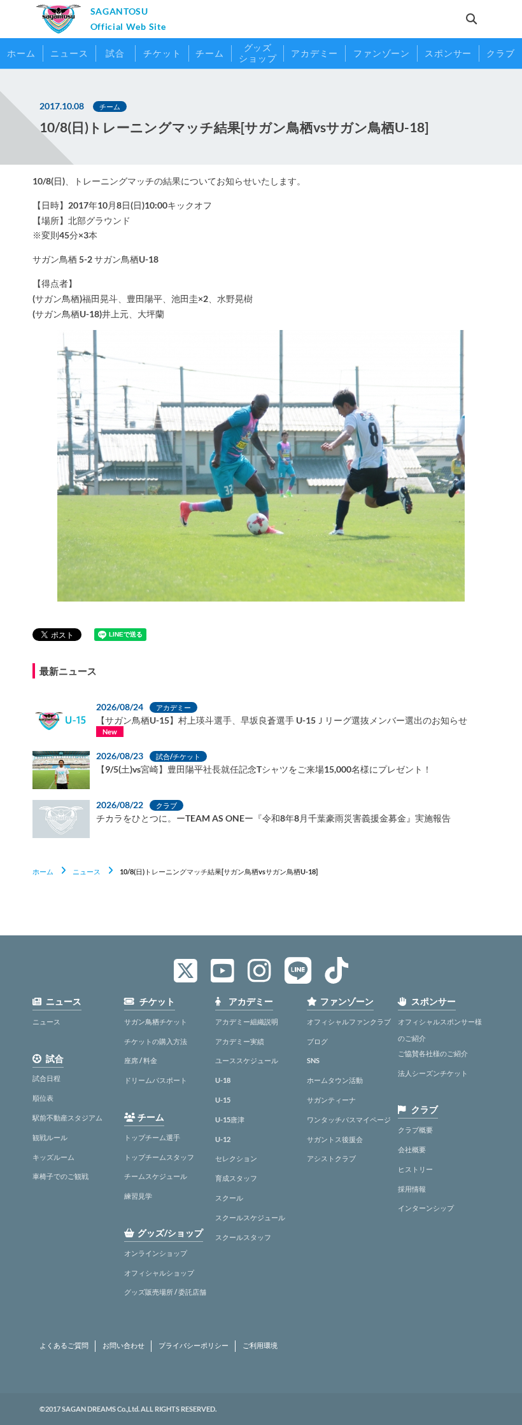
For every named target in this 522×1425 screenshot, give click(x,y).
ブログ (317, 1041)
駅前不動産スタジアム (67, 1117)
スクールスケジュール (250, 1217)
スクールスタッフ (243, 1237)
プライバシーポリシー (194, 1345)
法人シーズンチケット (433, 1073)
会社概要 (412, 1149)
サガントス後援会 (335, 1139)
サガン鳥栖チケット (155, 1021)
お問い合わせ (123, 1345)
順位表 (42, 1098)
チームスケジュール (155, 1176)
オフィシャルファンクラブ (349, 1021)
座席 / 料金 (140, 1060)
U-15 (222, 1100)
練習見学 (138, 1196)
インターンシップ (426, 1208)
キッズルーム (53, 1157)
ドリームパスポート (155, 1080)
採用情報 (412, 1189)
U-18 (222, 1080)
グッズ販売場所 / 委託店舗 (165, 1292)
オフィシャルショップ (159, 1273)
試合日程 (46, 1078)
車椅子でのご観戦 (60, 1176)
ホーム (42, 871)
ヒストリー (415, 1169)
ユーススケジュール (246, 1060)
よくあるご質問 (63, 1345)
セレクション (236, 1158)
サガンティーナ (331, 1100)
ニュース (87, 871)
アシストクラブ (331, 1158)
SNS (313, 1060)
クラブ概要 (415, 1130)
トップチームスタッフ (159, 1157)
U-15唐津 (229, 1119)
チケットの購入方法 (155, 1041)
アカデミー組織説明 (246, 1021)
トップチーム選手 (152, 1137)
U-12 (222, 1139)
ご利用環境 (260, 1345)
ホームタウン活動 (335, 1080)
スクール (229, 1198)
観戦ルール (49, 1137)
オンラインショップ (155, 1253)
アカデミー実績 (239, 1041)
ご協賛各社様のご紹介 (433, 1053)
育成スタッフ (236, 1178)
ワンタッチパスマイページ (349, 1119)
